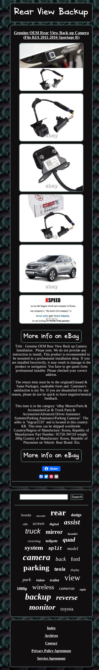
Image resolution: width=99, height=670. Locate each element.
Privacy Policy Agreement (51, 651)
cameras (67, 588)
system (34, 547)
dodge (76, 515)
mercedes (40, 516)
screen (38, 523)
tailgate (52, 541)
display (75, 570)
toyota (66, 609)
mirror (54, 532)
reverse (67, 597)
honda (26, 515)
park (27, 579)
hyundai (72, 533)
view (72, 577)
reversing (34, 541)
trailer (54, 580)
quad (69, 539)
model (72, 548)
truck (33, 531)
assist (72, 522)
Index (51, 628)
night (83, 589)
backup (38, 596)
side (25, 524)
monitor (42, 607)
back (61, 559)
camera (37, 557)
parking (36, 567)
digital (54, 524)
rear (58, 512)
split (55, 548)
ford (75, 559)
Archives (51, 636)
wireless (43, 587)
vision (40, 580)
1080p (22, 588)
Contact (51, 643)
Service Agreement (51, 658)
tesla (59, 569)
